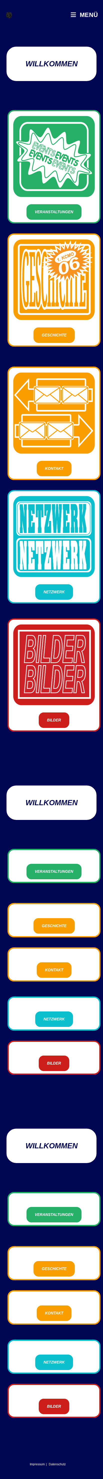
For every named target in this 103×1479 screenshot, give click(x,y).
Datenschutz (57, 1464)
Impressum (37, 1464)
